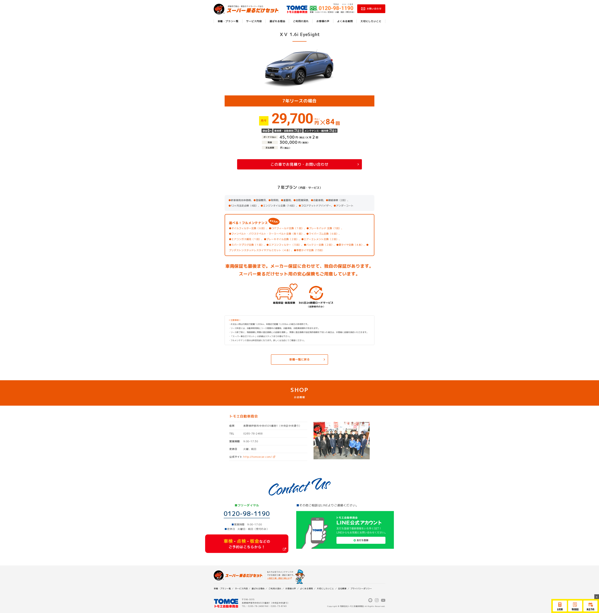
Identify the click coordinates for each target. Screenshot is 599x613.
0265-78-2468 (253, 433)
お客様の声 (322, 21)
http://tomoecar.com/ (257, 457)
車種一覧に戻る (299, 359)
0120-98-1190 (247, 513)
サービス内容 (254, 21)
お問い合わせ (374, 8)
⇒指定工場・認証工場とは (278, 578)
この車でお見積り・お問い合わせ (299, 164)
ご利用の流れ (301, 21)
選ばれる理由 (277, 21)
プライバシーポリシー (361, 588)
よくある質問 (345, 21)
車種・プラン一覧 (228, 21)
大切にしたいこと (370, 21)
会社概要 (342, 588)
